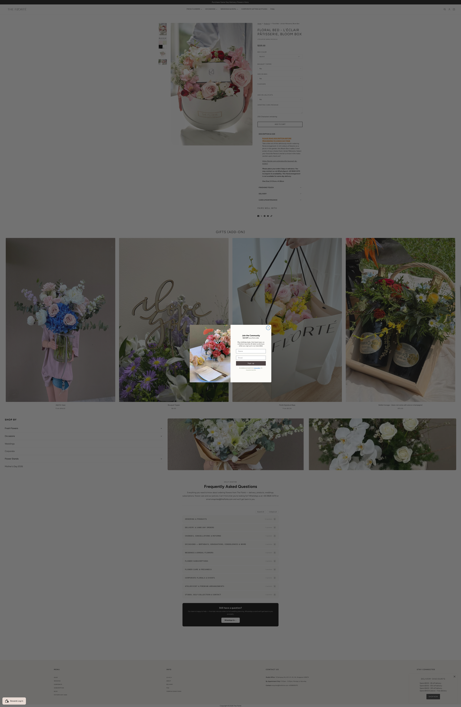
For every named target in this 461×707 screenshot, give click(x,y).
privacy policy (257, 368)
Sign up (251, 363)
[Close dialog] (268, 328)
